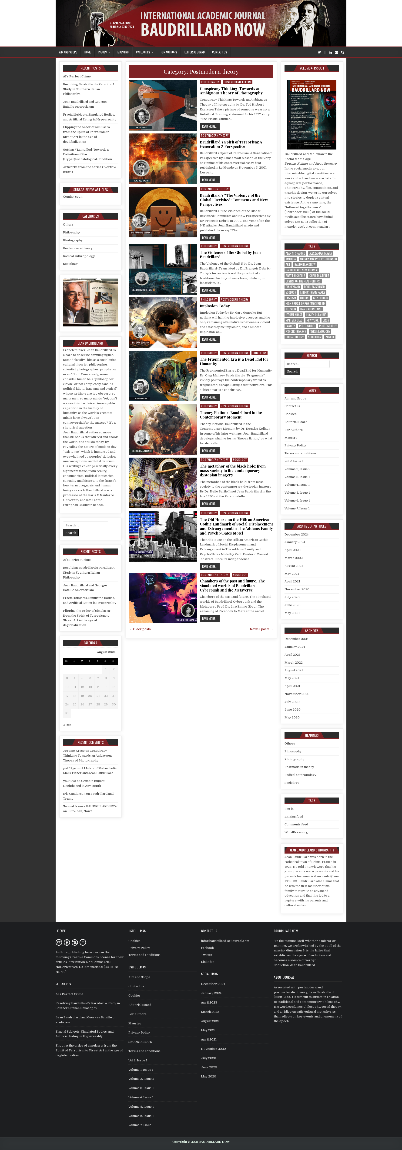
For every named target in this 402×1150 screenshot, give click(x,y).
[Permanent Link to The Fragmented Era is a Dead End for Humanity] (163, 376)
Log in (289, 809)
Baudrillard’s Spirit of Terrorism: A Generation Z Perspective (231, 144)
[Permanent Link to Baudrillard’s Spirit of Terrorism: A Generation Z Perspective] (163, 158)
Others (68, 224)
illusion (291, 309)
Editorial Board (194, 52)
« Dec (67, 725)
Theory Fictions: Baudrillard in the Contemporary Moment (231, 414)
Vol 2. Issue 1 (294, 461)
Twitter (206, 955)
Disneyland (293, 287)
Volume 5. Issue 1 (297, 492)
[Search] (342, 52)
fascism (291, 298)
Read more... (211, 126)
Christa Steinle (319, 275)
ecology (291, 292)
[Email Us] (336, 52)
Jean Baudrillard (311, 309)
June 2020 (293, 605)
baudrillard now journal (302, 270)
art (288, 264)
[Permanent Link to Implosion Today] (163, 322)
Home (87, 52)
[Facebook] (325, 52)
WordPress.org (296, 832)
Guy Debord (320, 298)
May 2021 (292, 573)
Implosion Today (215, 305)
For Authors (169, 52)
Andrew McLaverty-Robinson (318, 259)
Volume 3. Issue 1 (297, 477)
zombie (329, 337)
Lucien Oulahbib (316, 314)
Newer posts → (261, 629)
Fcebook (207, 948)
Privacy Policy (295, 445)
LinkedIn (207, 962)
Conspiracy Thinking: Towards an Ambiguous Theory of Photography (231, 90)
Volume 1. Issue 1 (140, 1069)
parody (290, 326)
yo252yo (69, 768)
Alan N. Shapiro (295, 253)
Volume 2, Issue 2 (297, 469)
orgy (326, 320)
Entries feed (294, 816)
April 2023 (293, 550)
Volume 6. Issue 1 (297, 500)
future (304, 298)
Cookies (291, 414)
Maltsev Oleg (294, 320)
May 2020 (292, 613)
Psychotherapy (296, 331)
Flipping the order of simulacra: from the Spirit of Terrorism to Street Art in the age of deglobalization (89, 1050)
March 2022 (294, 558)
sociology (314, 337)
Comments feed (296, 824)
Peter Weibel (307, 326)
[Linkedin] (330, 52)
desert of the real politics (303, 281)
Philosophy (209, 246)
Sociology (260, 353)
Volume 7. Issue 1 (297, 508)
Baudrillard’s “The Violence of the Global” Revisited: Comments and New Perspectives (234, 199)
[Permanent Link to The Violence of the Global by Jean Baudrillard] (163, 269)
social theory (295, 337)
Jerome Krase (294, 314)
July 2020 (292, 597)
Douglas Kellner (314, 287)
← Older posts (140, 629)
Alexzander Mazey (320, 253)
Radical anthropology (79, 256)
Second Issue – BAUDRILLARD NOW (90, 806)
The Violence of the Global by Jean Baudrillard (230, 254)
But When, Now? (79, 811)
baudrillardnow (305, 264)
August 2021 (294, 566)
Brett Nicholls (295, 275)
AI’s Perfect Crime (77, 76)
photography (328, 326)
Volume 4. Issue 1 (297, 484)
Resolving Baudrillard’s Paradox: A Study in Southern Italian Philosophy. (88, 89)
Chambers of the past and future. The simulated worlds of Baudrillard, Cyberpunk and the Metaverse (232, 585)
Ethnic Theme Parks (312, 292)
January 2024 (295, 542)
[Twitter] (319, 52)
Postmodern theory (237, 82)
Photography (210, 82)
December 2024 (296, 534)
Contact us (219, 52)
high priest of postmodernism (305, 303)
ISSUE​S (102, 52)
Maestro (123, 52)
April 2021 (292, 581)
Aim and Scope (68, 52)
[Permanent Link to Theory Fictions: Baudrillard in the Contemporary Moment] (163, 429)
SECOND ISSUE (140, 1042)
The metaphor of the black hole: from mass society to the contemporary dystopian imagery (233, 470)
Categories (143, 52)
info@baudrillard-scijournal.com (225, 941)
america (291, 259)
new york (312, 320)
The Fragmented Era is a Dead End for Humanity (234, 361)
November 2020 (297, 589)
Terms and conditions (301, 453)
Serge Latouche (320, 331)
